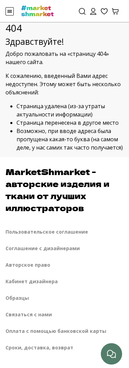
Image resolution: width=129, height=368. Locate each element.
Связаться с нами (29, 314)
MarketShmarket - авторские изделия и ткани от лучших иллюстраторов (57, 189)
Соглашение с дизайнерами (43, 248)
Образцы (17, 298)
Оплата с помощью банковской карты (56, 331)
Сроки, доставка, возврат (39, 347)
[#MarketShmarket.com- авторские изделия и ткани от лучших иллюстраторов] (37, 10)
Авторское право (28, 265)
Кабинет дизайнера (32, 281)
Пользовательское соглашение (47, 231)
